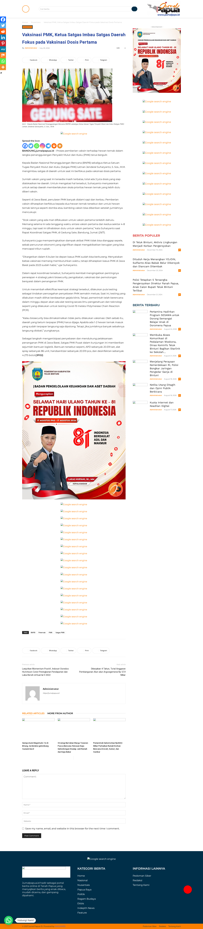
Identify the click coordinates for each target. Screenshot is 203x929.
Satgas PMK (60, 632)
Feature (82, 912)
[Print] (54, 145)
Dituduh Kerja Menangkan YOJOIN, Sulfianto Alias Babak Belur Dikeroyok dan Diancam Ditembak (156, 263)
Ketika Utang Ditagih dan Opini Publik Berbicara (162, 388)
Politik (81, 894)
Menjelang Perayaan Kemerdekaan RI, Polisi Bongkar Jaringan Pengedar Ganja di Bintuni (164, 368)
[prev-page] (71, 758)
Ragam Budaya (86, 898)
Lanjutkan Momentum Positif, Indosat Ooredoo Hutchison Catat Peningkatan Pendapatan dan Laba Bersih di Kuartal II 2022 (45, 671)
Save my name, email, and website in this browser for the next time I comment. (72, 828)
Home (25, 22)
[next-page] (76, 758)
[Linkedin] (3, 37)
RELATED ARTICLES (33, 713)
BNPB (33, 632)
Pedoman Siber (142, 875)
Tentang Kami (141, 885)
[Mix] (3, 55)
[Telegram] (48, 145)
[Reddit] (3, 31)
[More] (59, 145)
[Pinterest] (3, 43)
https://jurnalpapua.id (51, 693)
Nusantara (35, 22)
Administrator (31, 48)
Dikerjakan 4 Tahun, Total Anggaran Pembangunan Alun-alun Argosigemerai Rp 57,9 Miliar (102, 671)
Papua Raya (84, 889)
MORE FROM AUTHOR (60, 713)
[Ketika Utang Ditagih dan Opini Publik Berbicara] (140, 390)
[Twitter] (30, 145)
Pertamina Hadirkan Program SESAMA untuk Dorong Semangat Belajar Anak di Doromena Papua (164, 318)
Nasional (82, 880)
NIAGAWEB (60, 926)
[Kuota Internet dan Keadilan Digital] (140, 408)
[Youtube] (50, 699)
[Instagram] (42, 145)
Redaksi (137, 880)
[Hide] (1, 73)
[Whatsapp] (36, 145)
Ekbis (80, 903)
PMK (50, 632)
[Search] (134, 9)
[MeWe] (3, 49)
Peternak (41, 632)
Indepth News (86, 908)
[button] (188, 889)
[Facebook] (25, 145)
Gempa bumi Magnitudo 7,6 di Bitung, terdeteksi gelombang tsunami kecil (35, 746)
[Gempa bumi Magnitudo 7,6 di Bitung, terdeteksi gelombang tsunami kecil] (38, 729)
